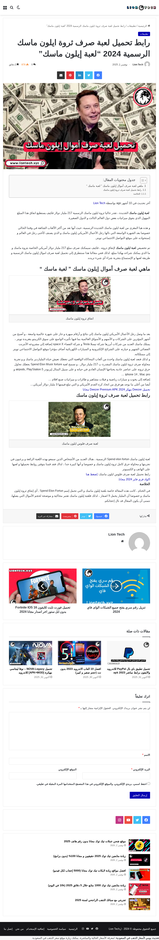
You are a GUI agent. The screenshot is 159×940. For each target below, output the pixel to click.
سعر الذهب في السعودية (45, 938)
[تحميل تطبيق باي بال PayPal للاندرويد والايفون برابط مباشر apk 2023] (128, 653)
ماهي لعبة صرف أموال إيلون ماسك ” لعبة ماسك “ (114, 185)
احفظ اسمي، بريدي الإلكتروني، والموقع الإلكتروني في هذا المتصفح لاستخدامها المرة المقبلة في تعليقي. (91, 783)
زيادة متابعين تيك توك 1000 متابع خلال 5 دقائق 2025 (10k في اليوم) (87, 885)
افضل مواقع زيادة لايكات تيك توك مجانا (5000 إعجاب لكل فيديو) (89, 870)
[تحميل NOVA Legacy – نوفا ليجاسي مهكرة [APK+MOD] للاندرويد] (30, 653)
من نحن (19, 928)
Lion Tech (138, 64)
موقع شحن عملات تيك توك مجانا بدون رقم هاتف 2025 (95, 841)
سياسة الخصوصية (56, 928)
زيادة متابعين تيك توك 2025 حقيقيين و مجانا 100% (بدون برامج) (89, 856)
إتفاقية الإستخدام (35, 928)
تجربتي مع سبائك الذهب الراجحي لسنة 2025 (100, 900)
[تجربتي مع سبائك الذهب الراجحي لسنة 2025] (139, 904)
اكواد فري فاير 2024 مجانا (134, 479)
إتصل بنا (8, 928)
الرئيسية (143, 25)
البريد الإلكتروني (140, 769)
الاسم (146, 754)
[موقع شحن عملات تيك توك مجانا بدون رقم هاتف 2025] (139, 845)
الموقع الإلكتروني (67, 769)
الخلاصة (136, 194)
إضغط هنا (92, 474)
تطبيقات (131, 25)
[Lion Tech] (141, 7)
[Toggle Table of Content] (141, 180)
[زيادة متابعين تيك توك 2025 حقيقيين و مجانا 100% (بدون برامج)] (139, 860)
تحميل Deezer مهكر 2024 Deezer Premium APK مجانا (116, 389)
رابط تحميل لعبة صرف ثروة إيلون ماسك (122, 190)
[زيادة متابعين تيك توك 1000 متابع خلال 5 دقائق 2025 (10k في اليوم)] (139, 889)
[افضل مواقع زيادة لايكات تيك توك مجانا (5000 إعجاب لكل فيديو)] (139, 875)
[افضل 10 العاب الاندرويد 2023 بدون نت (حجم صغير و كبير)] (79, 653)
